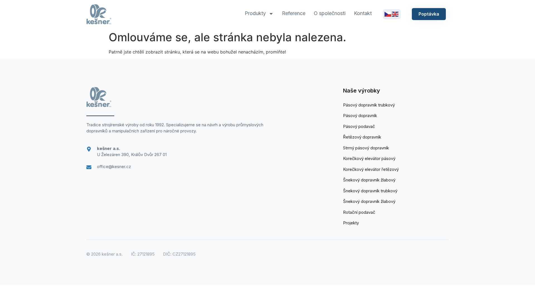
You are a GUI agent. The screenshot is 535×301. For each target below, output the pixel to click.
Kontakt (363, 13)
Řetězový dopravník (362, 137)
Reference (293, 13)
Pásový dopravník (360, 115)
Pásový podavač (359, 126)
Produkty (255, 13)
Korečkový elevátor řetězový (371, 169)
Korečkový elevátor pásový (369, 158)
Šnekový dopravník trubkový (370, 190)
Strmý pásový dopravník (366, 148)
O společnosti (330, 13)
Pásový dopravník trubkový (369, 105)
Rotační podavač (359, 212)
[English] (395, 14)
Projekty (351, 222)
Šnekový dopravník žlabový (369, 180)
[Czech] (388, 14)
